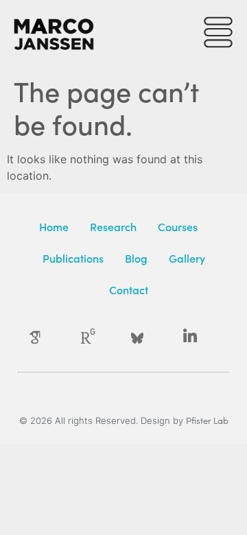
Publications (73, 257)
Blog (136, 257)
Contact (128, 289)
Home (54, 226)
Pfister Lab (207, 420)
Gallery (187, 257)
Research (113, 226)
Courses (178, 226)
